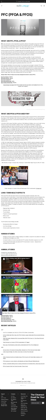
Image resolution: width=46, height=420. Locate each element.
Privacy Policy (3, 401)
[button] (43, 403)
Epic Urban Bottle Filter (6, 81)
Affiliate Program (24, 409)
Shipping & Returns (4, 399)
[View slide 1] (21, 385)
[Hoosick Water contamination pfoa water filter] (23, 175)
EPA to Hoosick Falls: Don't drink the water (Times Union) (15, 366)
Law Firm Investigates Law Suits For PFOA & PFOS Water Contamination (18, 332)
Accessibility (3, 402)
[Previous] (1, 1)
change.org (38, 188)
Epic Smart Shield (5, 79)
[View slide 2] (22, 385)
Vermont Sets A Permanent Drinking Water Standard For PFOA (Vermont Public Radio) (21, 349)
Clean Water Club (24, 396)
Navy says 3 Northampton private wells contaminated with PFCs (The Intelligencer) (21, 344)
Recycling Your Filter (23, 401)
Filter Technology (24, 403)
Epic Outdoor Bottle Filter (7, 82)
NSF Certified (13, 411)
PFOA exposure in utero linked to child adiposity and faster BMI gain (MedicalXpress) (21, 361)
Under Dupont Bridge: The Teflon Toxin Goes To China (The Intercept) (18, 351)
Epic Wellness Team (13, 400)
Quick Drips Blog (14, 406)
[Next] (44, 1)
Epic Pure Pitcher (5, 77)
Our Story (13, 396)
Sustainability (13, 404)
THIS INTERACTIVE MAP (8, 85)
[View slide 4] (25, 385)
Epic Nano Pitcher (5, 78)
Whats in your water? (23, 398)
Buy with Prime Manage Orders (4, 405)
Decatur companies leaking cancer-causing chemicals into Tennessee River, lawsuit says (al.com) (23, 363)
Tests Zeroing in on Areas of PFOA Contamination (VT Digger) (16, 342)
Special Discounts (24, 411)
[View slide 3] (23, 385)
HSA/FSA (22, 415)
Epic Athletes (13, 397)
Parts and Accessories (23, 413)
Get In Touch (3, 397)
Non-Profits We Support (14, 403)
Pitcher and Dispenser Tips (24, 405)
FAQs (2, 396)
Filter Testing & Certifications (14, 409)
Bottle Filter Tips (24, 407)
